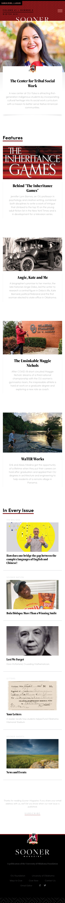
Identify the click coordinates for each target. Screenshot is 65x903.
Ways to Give (16, 880)
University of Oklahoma (43, 875)
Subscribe (32, 813)
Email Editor (26, 885)
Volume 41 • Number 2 (18, 10)
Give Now (33, 880)
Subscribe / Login (11, 3)
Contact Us (50, 880)
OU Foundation (18, 875)
